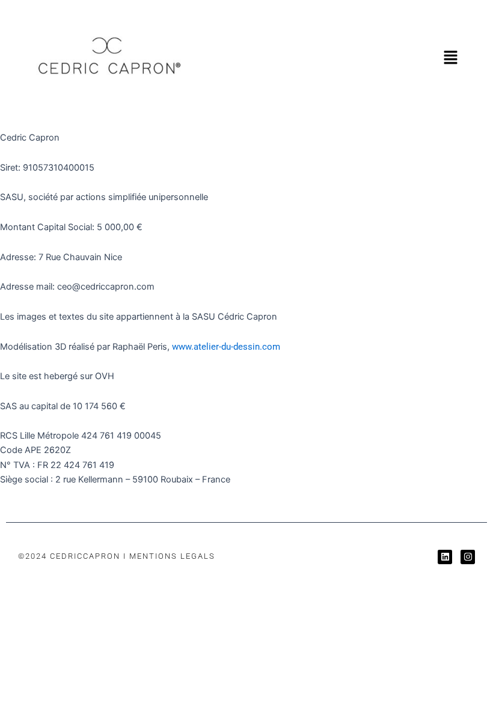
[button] (451, 58)
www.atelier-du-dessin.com (226, 346)
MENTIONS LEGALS (172, 556)
